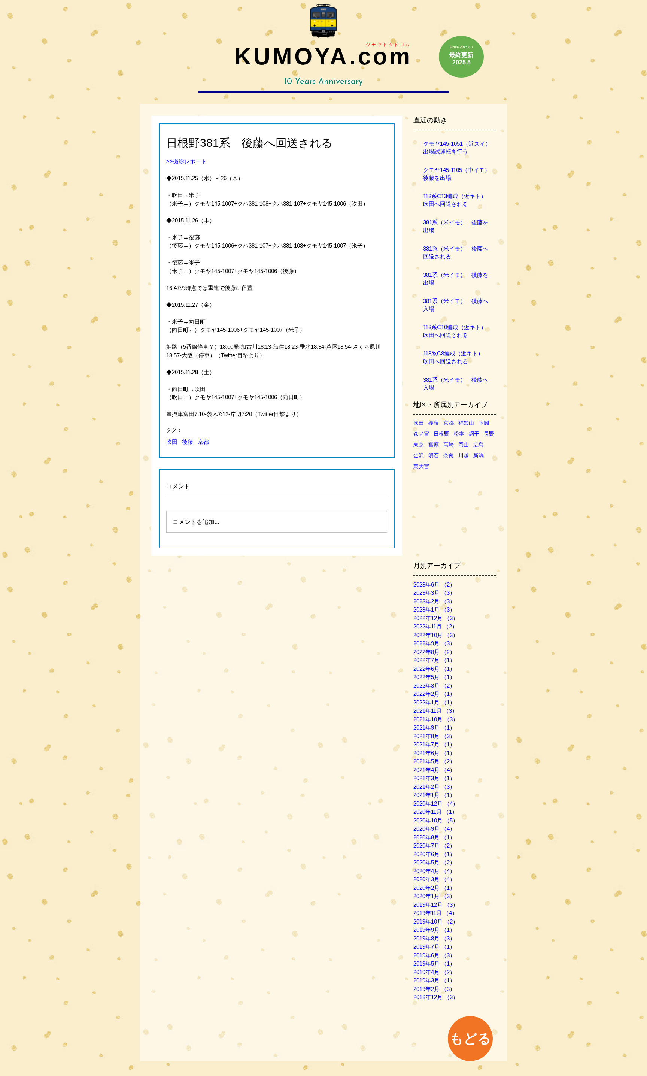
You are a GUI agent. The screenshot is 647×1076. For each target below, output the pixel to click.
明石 (433, 455)
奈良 (448, 455)
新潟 (478, 455)
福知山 (466, 423)
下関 (484, 423)
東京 (418, 445)
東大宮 (421, 466)
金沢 (418, 455)
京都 (203, 442)
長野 (489, 434)
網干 (474, 434)
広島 (478, 445)
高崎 (448, 445)
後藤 (187, 442)
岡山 (463, 445)
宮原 (433, 445)
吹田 (171, 442)
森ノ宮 (421, 434)
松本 (459, 434)
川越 (463, 455)
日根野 (441, 434)
